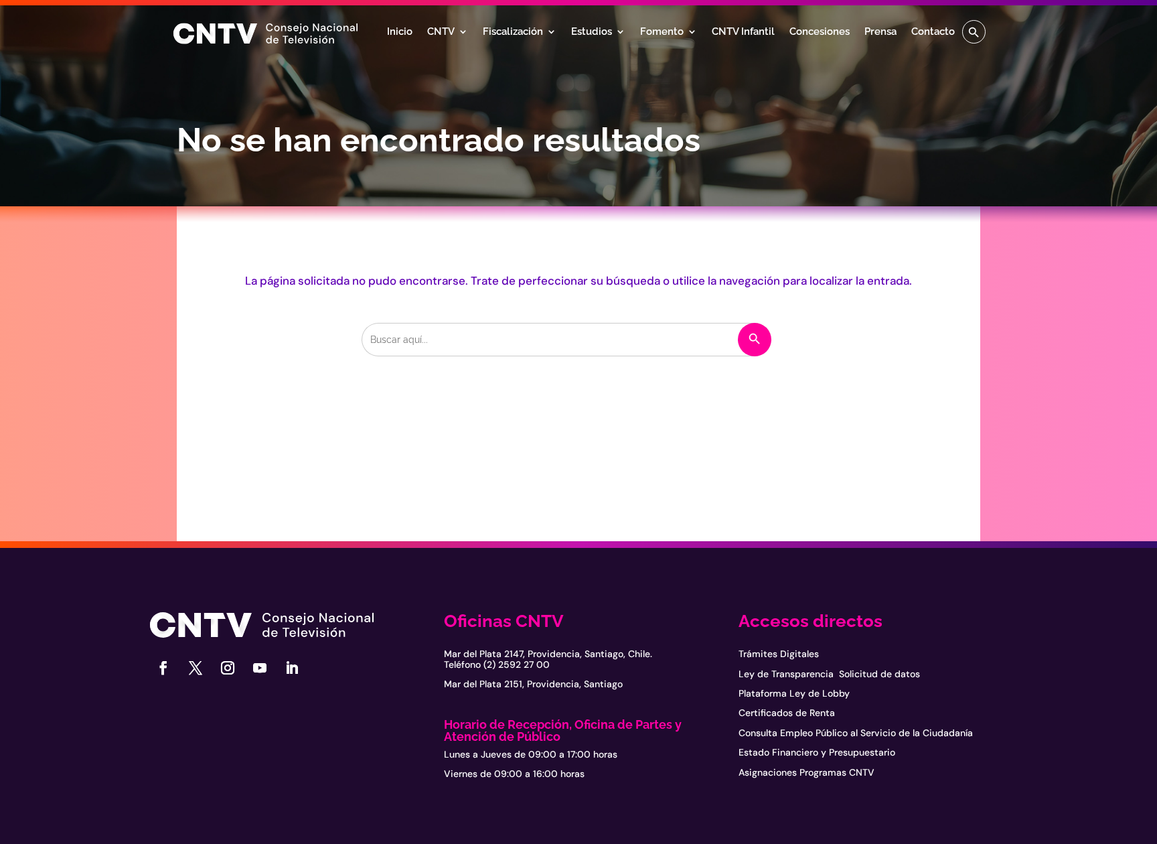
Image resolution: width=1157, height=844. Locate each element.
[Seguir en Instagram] (227, 667)
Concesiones (819, 32)
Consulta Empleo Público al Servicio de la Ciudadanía (856, 733)
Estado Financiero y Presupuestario (817, 752)
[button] (974, 32)
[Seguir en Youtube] (259, 667)
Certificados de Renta (787, 713)
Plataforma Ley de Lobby (794, 693)
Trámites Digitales (779, 654)
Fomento (662, 32)
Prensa (880, 32)
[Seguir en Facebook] (163, 667)
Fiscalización (513, 32)
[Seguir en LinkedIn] (292, 667)
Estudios (591, 32)
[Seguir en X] (195, 667)
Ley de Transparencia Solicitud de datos (829, 674)
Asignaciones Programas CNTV (806, 772)
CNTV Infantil (743, 32)
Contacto (933, 32)
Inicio (399, 32)
